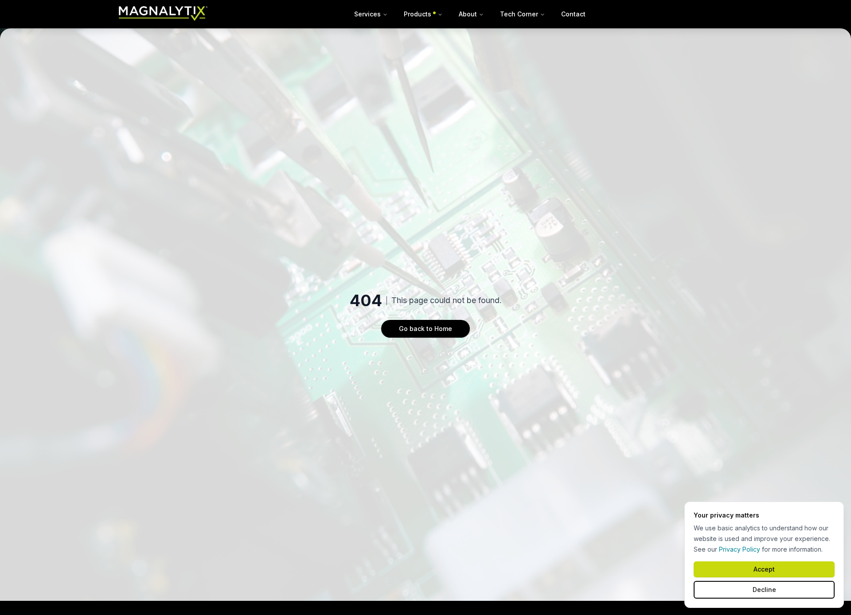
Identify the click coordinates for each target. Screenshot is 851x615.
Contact (573, 14)
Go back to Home (425, 328)
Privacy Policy (739, 549)
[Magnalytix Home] (163, 14)
